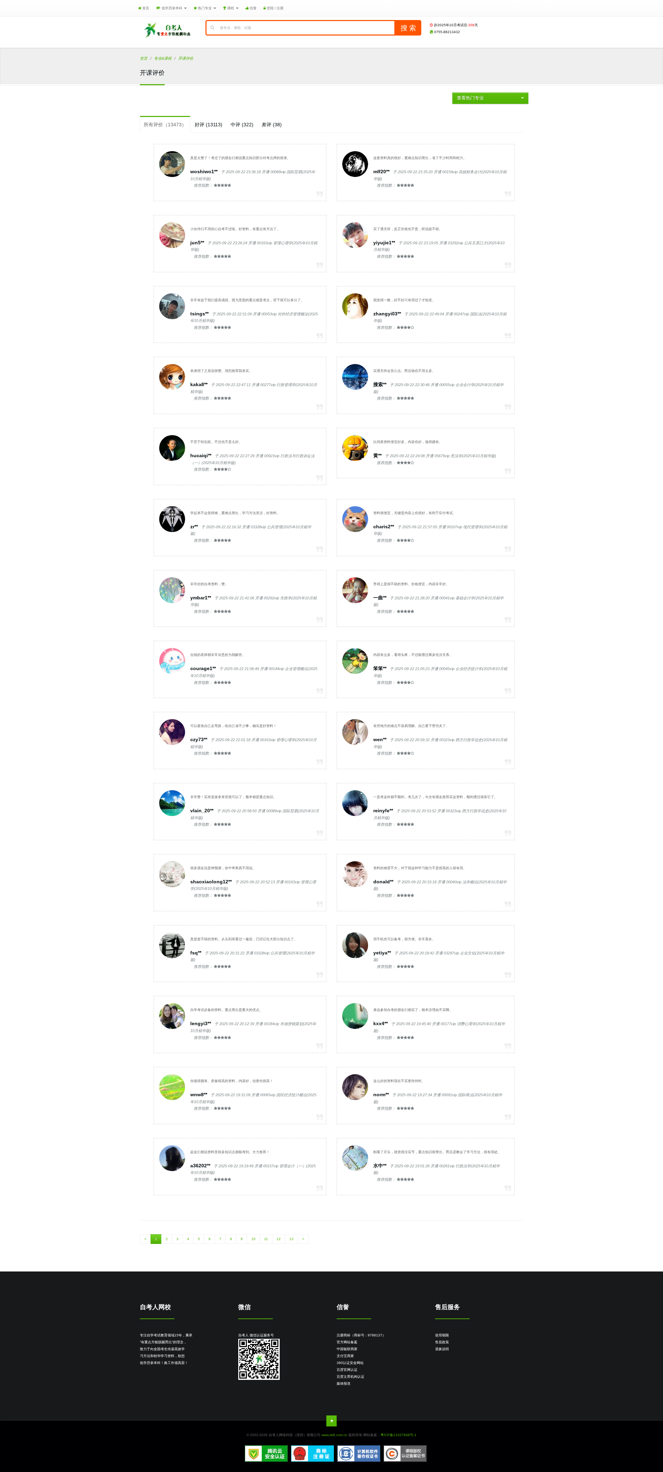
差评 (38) (272, 124)
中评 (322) (242, 124)
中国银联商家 (347, 1349)
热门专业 (205, 8)
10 (253, 1239)
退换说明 (442, 1349)
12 (279, 1239)
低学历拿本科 (172, 8)
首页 (145, 8)
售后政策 (442, 1342)
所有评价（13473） (165, 124)
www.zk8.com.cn (334, 1435)
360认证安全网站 (350, 1363)
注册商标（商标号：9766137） (361, 1335)
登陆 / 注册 (275, 8)
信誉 (253, 8)
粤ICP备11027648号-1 (398, 1435)
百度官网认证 (347, 1370)
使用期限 (442, 1335)
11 (266, 1239)
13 (291, 1239)
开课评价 (185, 58)
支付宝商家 (345, 1356)
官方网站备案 (347, 1342)
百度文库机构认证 (350, 1376)
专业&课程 (163, 58)
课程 (230, 8)
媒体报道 (343, 1383)
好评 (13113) (208, 124)
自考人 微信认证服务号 (256, 1335)
